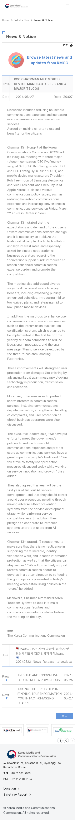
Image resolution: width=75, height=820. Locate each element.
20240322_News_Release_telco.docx (44, 662)
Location (10, 788)
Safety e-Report (16, 794)
